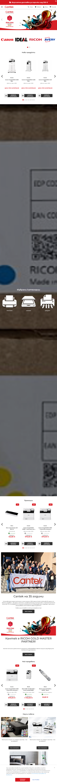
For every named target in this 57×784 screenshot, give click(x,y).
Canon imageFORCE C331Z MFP (12, 80)
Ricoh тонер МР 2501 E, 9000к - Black (45, 689)
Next (55, 76)
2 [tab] (24, 99)
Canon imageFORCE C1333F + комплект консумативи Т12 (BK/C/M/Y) (28, 528)
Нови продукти (28, 52)
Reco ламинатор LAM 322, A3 (12, 528)
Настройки (35, 779)
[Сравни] (6, 95)
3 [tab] (26, 99)
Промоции (28, 500)
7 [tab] (33, 99)
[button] (27, 28)
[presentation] (2, 19)
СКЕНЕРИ (28, 310)
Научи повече (28, 714)
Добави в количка (13, 543)
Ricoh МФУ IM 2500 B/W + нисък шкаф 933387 (28, 689)
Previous (2, 76)
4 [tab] (28, 99)
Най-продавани (28, 661)
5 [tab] (30, 99)
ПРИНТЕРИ (9, 310)
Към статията (14, 747)
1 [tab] (23, 99)
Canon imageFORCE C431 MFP (45, 80)
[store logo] (9, 7)
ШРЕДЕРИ (47, 310)
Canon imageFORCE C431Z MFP (28, 80)
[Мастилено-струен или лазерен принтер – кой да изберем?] (42, 727)
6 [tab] (32, 99)
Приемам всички (22, 780)
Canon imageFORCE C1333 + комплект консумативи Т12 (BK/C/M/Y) (45, 528)
